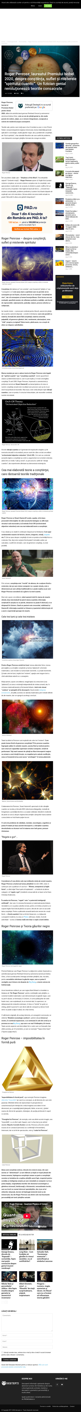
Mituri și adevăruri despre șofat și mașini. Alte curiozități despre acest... (71, 251)
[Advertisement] (40, 25)
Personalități (22, 42)
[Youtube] (62, 1384)
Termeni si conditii (45, 1406)
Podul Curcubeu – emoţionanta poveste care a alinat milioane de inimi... (71, 215)
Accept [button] (47, 6)
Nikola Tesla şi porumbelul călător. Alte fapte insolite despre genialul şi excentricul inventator (9, 1291)
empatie (47, 534)
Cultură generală (12, 42)
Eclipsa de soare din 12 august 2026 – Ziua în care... (72, 227)
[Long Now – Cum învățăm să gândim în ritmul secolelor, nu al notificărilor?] (27, 1244)
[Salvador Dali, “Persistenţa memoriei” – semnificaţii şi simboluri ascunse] (45, 1244)
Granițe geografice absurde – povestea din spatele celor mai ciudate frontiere (72, 147)
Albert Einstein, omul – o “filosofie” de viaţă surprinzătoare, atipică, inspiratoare (27, 1290)
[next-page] (6, 1302)
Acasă (3, 42)
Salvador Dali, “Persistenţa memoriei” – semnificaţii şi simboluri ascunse (44, 1256)
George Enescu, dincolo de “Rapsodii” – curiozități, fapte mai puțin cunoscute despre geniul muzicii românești (8, 1260)
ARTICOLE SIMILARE (9, 1235)
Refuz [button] (33, 6)
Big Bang (32, 982)
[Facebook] (57, 1384)
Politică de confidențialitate (60, 1406)
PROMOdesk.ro (29, 1399)
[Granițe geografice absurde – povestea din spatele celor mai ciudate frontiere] (59, 145)
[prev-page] (2, 1302)
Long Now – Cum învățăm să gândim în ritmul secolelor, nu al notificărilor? (26, 1256)
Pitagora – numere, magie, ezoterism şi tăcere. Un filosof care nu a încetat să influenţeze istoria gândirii (44, 1291)
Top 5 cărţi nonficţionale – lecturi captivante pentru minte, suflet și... (72, 161)
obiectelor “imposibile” (8, 1100)
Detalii (40, 6)
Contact (72, 1406)
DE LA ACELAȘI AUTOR (26, 1235)
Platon (26, 917)
